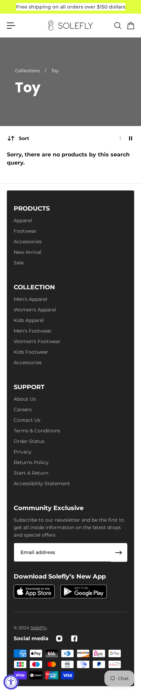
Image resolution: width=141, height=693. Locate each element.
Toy (55, 70)
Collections (28, 70)
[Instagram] (59, 638)
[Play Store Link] (83, 591)
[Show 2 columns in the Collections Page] (130, 138)
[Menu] (11, 25)
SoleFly (38, 627)
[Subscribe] (118, 552)
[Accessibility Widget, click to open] (11, 682)
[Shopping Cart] (130, 25)
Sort (24, 138)
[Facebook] (74, 638)
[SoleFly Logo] (70, 25)
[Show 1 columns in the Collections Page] (120, 138)
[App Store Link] (34, 591)
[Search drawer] (117, 25)
